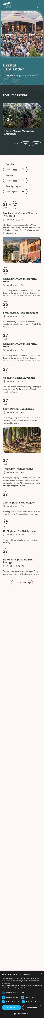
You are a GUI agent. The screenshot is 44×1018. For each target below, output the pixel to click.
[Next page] (36, 143)
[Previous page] (25, 143)
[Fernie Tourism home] (7, 4)
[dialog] (22, 994)
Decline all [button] (32, 1007)
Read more (28, 988)
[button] (22, 1013)
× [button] (41, 973)
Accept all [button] (11, 1007)
